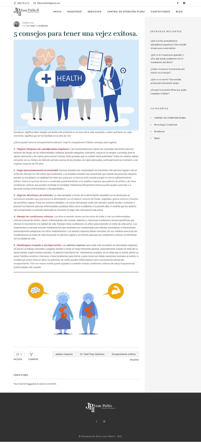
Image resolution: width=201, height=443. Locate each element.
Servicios (95, 11)
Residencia (159, 131)
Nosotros (74, 11)
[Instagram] (184, 3)
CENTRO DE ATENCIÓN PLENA (170, 118)
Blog (179, 11)
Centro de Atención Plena (126, 11)
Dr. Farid (31, 26)
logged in (31, 384)
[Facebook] (177, 3)
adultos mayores (64, 354)
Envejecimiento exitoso (124, 354)
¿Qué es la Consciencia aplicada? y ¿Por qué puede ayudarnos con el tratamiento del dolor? (167, 59)
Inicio (57, 11)
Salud (156, 138)
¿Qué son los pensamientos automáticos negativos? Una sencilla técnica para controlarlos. (168, 44)
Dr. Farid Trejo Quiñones (92, 354)
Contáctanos (160, 11)
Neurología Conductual (165, 124)
